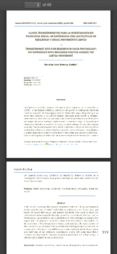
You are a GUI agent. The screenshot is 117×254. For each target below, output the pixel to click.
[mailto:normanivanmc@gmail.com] (63, 144)
